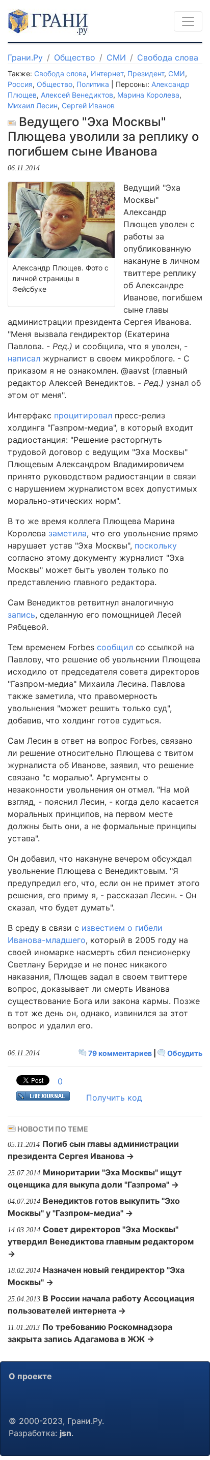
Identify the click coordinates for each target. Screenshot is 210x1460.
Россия (20, 84)
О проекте (30, 1376)
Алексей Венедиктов (77, 94)
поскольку (156, 545)
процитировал (83, 415)
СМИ (116, 57)
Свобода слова (167, 57)
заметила (67, 533)
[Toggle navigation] (188, 21)
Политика (92, 84)
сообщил (115, 647)
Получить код (114, 1097)
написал (24, 358)
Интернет (107, 73)
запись (21, 615)
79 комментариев (120, 1053)
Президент (145, 73)
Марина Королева (148, 94)
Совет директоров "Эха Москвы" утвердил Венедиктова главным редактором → (101, 1241)
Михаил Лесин (33, 105)
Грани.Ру (25, 57)
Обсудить (184, 1053)
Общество (74, 57)
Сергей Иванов (88, 105)
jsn (65, 1433)
